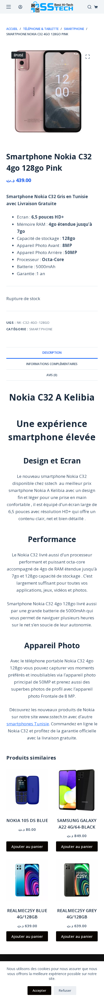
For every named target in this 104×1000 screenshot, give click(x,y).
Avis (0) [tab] (51, 375)
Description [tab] (52, 352)
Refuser (65, 990)
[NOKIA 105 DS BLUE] (27, 790)
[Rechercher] (89, 7)
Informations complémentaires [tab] (51, 364)
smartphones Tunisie (28, 724)
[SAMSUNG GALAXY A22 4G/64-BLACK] (77, 790)
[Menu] (8, 7)
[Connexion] (20, 7)
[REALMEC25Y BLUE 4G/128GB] (27, 880)
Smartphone (41, 329)
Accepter (39, 990)
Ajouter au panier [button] (27, 846)
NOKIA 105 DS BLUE (27, 820)
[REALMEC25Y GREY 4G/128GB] (77, 880)
